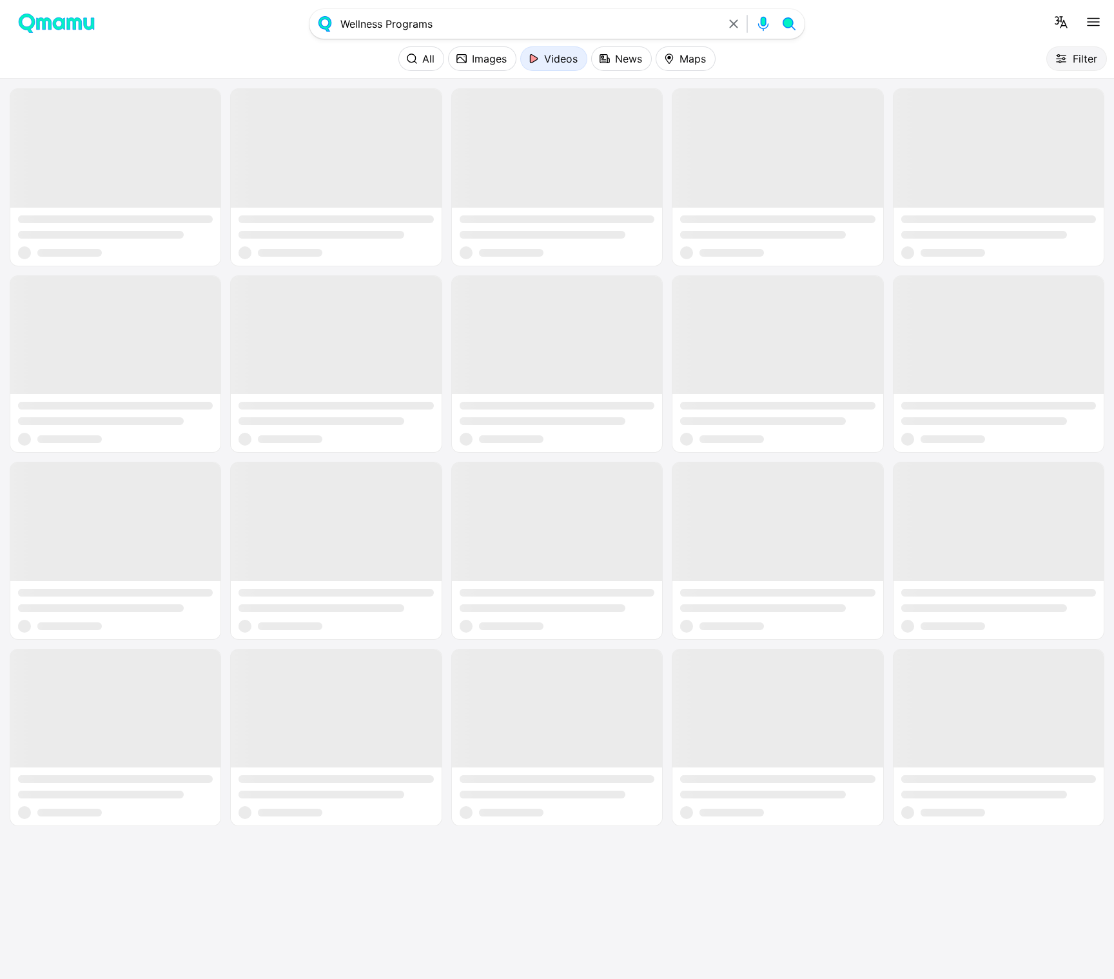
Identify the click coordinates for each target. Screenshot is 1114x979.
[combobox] (529, 24)
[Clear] (734, 24)
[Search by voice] (763, 24)
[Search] (789, 24)
